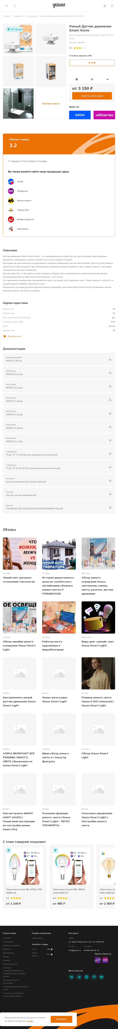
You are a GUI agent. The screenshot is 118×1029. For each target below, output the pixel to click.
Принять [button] (61, 1019)
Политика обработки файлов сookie (16, 988)
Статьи (5, 956)
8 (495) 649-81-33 (91, 950)
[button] (6, 6)
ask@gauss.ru (75, 950)
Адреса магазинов (11, 945)
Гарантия (7, 949)
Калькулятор (37, 938)
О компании (8, 942)
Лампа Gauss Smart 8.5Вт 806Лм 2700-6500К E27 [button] (69, 891)
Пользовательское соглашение (11, 981)
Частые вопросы (10, 964)
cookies (29, 1021)
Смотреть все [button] (14, 336)
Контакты (7, 938)
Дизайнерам (8, 953)
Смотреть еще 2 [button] (51, 103)
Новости (6, 960)
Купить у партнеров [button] (92, 96)
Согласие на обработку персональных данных (13, 994)
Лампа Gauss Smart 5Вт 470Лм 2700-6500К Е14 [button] (24, 891)
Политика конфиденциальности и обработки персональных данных (14, 972)
